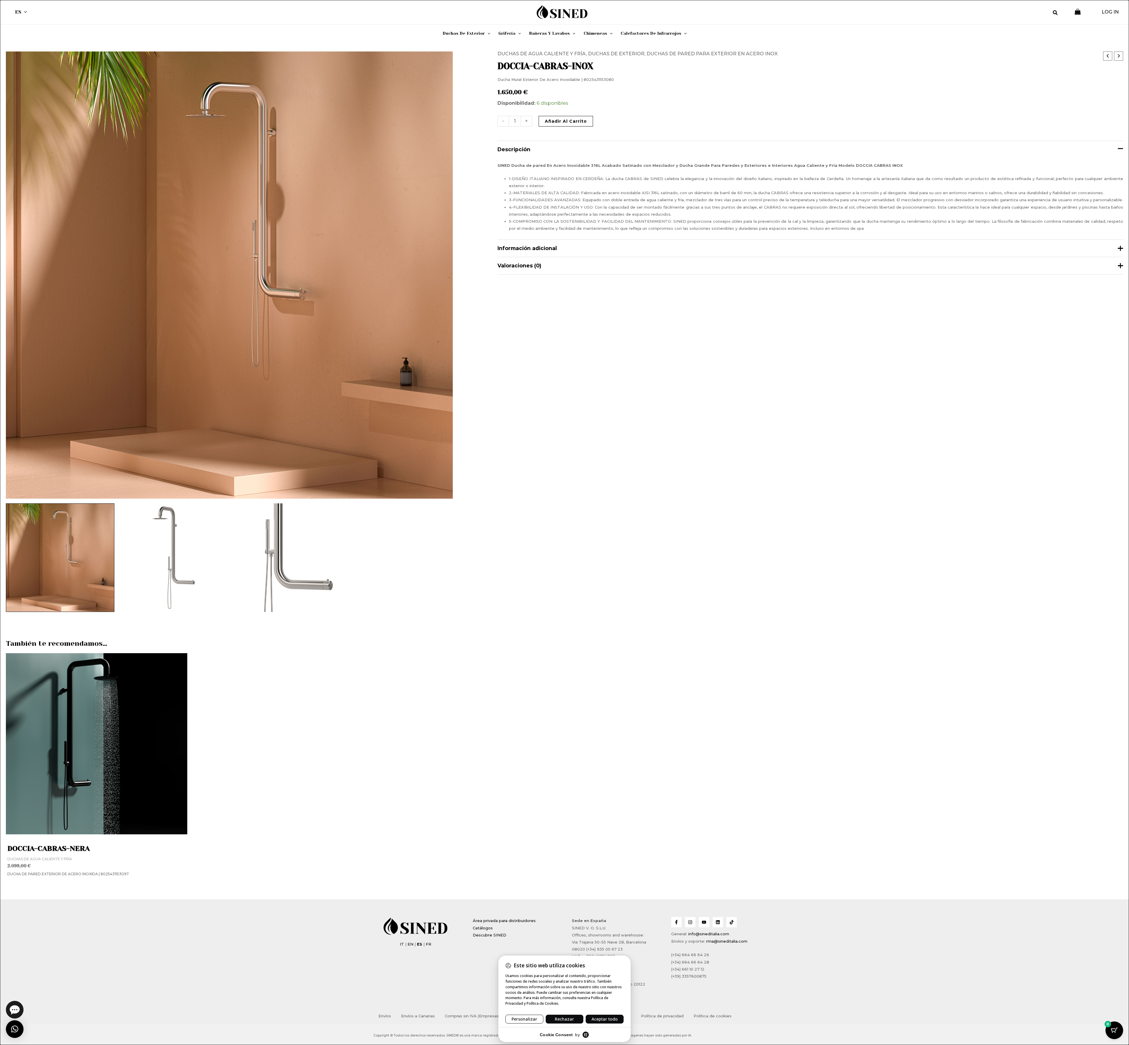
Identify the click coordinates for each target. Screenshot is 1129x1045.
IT (402, 944)
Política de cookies (712, 1016)
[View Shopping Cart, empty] (1077, 12)
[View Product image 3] (286, 557)
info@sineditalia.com (708, 933)
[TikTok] (731, 922)
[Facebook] (676, 922)
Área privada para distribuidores (504, 920)
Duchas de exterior (616, 53)
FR (428, 944)
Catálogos (483, 928)
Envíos (384, 1016)
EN (410, 944)
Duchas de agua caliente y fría (541, 53)
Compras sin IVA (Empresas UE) (475, 1016)
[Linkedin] (718, 922)
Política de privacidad (662, 1016)
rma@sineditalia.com (726, 941)
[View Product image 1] (60, 557)
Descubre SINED (489, 935)
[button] (24, 12)
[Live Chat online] (15, 1010)
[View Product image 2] (173, 557)
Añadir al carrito (566, 121)
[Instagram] (690, 922)
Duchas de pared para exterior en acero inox (712, 53)
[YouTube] (704, 922)
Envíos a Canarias (418, 1016)
